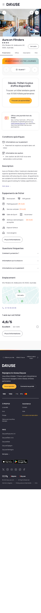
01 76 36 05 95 (10, 308)
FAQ (36, 53)
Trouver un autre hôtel (20, 100)
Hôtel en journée (9, 357)
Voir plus (5, 186)
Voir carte (33, 46)
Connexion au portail (27, 386)
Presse (4, 415)
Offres (17, 53)
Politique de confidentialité (23, 483)
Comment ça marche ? (10, 253)
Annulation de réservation (30, 415)
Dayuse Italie (6, 442)
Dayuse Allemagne (7, 450)
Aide (23, 411)
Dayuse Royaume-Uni (8, 434)
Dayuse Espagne (7, 446)
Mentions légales (7, 483)
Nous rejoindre (9, 386)
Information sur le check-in (12, 261)
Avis (3, 411)
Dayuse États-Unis (7, 438)
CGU (36, 483)
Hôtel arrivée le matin (31, 357)
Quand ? (21, 69)
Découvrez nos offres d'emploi (8, 420)
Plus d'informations (12, 239)
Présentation (6, 53)
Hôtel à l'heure (20, 357)
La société (5, 407)
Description (26, 53)
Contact (24, 407)
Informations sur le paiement (13, 268)
